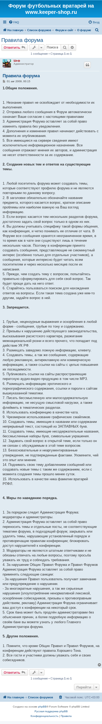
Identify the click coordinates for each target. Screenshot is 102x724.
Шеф (17, 60)
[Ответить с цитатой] (87, 65)
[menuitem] (14, 22)
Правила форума (22, 40)
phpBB (42, 706)
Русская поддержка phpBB (51, 711)
